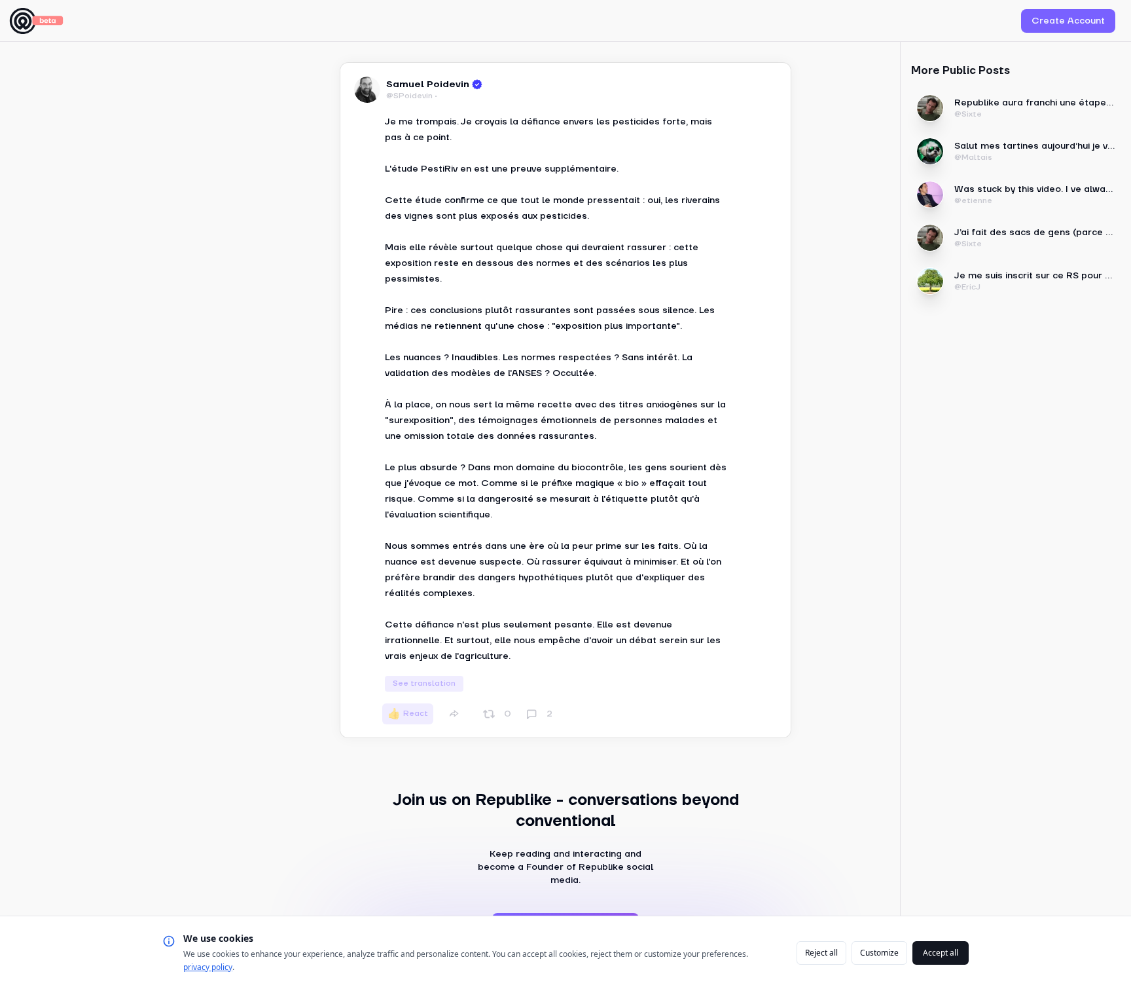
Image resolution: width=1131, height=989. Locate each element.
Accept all (940, 952)
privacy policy (207, 967)
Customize (879, 952)
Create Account (1068, 21)
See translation (424, 683)
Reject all (821, 952)
